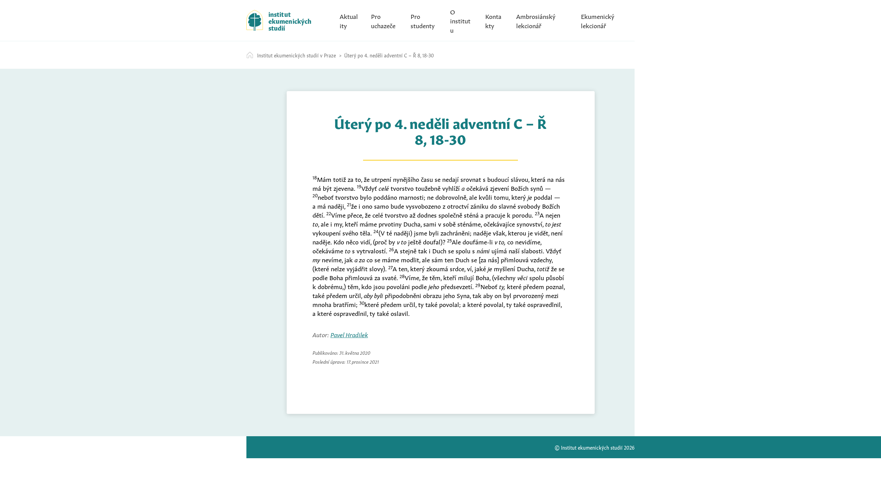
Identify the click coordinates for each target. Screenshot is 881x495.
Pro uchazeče (383, 20)
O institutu (460, 20)
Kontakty (493, 20)
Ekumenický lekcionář (597, 20)
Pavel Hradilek (349, 334)
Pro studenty (423, 20)
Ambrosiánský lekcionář (535, 20)
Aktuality (349, 20)
